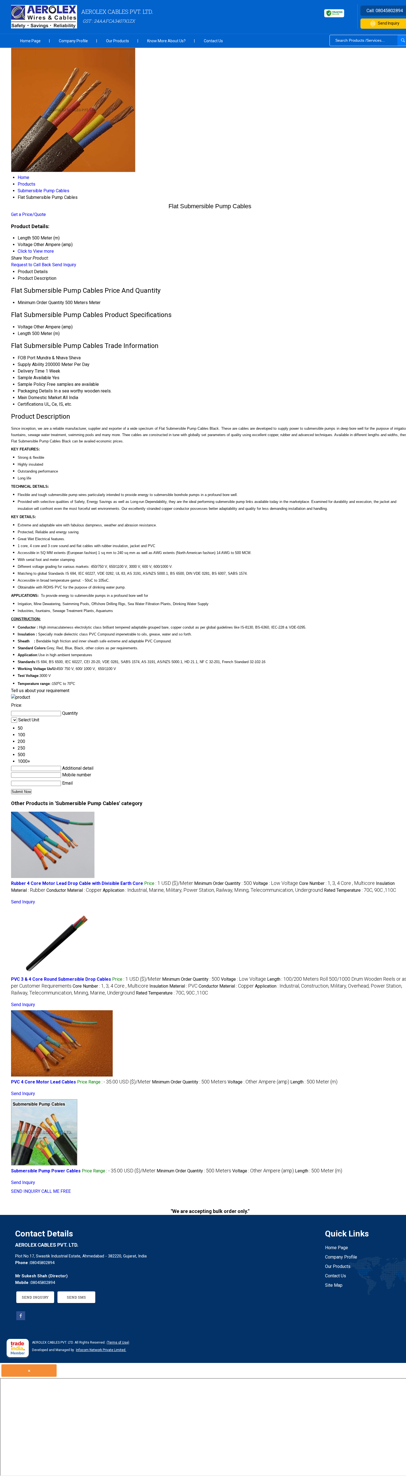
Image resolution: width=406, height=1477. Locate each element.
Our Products (117, 41)
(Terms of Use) (118, 1342)
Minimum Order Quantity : (223, 883)
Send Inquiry (64, 264)
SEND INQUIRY (25, 1191)
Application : (213, 890)
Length (24, 333)
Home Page (30, 41)
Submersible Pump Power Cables (46, 1170)
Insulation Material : (173, 986)
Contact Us (213, 41)
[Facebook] (20, 1318)
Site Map (333, 1285)
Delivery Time (31, 371)
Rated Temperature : (360, 890)
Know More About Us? (166, 41)
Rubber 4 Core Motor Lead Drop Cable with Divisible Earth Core (77, 883)
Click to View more (36, 251)
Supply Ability (31, 364)
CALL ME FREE (56, 1191)
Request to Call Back (31, 264)
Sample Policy (32, 384)
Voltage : (275, 883)
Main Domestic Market (40, 397)
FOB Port (26, 357)
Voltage (25, 326)
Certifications (30, 404)
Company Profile (73, 41)
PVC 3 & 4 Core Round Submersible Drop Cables (61, 979)
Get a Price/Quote (28, 214)
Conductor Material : (74, 890)
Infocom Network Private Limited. (101, 1350)
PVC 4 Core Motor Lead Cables (43, 1082)
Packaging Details (35, 391)
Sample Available (34, 377)
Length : (314, 1082)
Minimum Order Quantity (41, 302)
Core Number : (337, 883)
